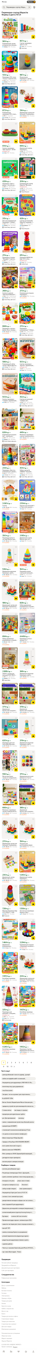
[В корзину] (16, 37)
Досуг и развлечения (8, 1285)
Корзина (26, 1351)
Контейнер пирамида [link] (8, 978)
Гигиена (4, 1293)
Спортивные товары (8, 1319)
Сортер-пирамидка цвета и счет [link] (25, 43)
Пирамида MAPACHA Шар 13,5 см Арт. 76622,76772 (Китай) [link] (26, 258)
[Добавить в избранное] (16, 19)
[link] (16, 1074)
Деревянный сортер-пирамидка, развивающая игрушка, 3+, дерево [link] (27, 148)
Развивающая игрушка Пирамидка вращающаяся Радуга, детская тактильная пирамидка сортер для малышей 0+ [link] (27, 293)
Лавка (11, 1351)
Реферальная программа (9, 1278)
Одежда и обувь (6, 1298)
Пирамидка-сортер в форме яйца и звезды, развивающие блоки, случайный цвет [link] (8, 329)
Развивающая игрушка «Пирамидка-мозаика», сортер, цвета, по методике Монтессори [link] (27, 945)
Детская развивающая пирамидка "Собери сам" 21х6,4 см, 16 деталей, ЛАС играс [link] (9, 221)
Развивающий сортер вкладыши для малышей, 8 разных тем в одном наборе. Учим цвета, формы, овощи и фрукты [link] (9, 44)
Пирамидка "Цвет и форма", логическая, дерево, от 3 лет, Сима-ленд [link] (9, 184)
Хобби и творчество (8, 1308)
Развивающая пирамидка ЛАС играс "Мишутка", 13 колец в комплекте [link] (9, 113)
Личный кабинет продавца (10, 1263)
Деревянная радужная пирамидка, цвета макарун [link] (9, 572)
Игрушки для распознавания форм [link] (26, 844)
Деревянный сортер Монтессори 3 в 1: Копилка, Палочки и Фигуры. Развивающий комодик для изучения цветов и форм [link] (27, 538)
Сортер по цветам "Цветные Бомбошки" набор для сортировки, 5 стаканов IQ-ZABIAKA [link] (9, 293)
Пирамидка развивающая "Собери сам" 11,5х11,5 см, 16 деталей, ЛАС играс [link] (27, 329)
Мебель (4, 1288)
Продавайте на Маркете (9, 1265)
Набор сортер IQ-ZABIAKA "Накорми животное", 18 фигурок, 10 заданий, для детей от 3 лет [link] (27, 470)
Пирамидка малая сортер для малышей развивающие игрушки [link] (27, 572)
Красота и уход (6, 1306)
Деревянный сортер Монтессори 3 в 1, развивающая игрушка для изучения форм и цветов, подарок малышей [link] (9, 877)
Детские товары (6, 1326)
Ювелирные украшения (9, 1329)
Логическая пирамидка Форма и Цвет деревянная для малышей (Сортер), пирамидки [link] (27, 911)
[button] (34, 7)
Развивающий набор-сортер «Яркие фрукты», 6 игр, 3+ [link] (9, 364)
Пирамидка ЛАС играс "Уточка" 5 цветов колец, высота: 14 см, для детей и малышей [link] (9, 77)
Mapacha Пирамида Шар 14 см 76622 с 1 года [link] (9, 911)
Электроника (5, 1296)
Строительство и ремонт (9, 1324)
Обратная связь (6, 1336)
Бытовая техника (7, 1290)
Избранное (18, 1351)
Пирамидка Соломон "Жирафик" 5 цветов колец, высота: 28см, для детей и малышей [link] (9, 258)
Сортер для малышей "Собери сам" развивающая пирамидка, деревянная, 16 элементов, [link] (27, 399)
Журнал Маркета (7, 1341)
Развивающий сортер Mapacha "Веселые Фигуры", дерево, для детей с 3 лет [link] (26, 184)
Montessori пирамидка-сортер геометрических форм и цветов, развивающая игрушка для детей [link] (27, 435)
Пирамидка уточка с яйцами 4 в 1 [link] (26, 639)
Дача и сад (5, 1311)
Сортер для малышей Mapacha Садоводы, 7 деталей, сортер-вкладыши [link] (26, 221)
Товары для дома (7, 1301)
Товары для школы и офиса (10, 1316)
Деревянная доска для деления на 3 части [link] (26, 777)
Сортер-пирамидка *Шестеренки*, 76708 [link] (8, 148)
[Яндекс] (15, 1347)
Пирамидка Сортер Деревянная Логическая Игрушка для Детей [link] (27, 1049)
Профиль (33, 1351)
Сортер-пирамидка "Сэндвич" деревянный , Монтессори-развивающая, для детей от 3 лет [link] (9, 399)
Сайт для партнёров (8, 1270)
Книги (3, 1313)
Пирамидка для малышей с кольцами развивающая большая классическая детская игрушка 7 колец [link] (9, 1012)
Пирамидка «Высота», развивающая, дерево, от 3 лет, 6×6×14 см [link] (9, 470)
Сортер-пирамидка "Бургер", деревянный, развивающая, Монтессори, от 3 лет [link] (26, 364)
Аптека (4, 1303)
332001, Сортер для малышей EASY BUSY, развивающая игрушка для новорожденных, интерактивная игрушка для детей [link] (9, 674)
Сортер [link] (4, 505)
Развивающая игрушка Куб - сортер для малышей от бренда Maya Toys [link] (9, 435)
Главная (3, 1351)
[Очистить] (29, 7)
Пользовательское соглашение (11, 1333)
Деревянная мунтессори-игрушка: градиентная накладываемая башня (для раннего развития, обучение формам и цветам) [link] (9, 709)
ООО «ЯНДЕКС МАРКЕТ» (13, 1344)
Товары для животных (8, 1321)
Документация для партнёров (11, 1268)
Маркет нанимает (7, 1338)
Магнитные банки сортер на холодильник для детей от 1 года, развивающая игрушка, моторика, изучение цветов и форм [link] (9, 777)
